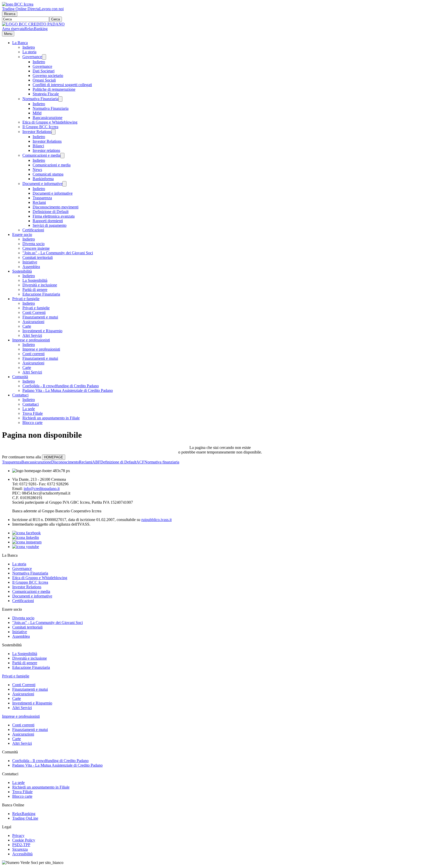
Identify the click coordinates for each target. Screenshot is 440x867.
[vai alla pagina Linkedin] (25, 537)
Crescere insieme (36, 248)
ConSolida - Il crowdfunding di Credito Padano (60, 386)
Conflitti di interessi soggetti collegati (62, 85)
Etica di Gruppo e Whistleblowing (49, 122)
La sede (28, 409)
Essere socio (22, 234)
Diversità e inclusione (39, 285)
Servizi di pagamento (49, 225)
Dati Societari (43, 71)
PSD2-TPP (21, 845)
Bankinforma (43, 179)
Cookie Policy (23, 840)
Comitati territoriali (37, 257)
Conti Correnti (34, 312)
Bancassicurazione (47, 117)
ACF (140, 462)
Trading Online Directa (20, 9)
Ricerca (9, 14)
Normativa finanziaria (161, 462)
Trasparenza (42, 198)
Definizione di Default (50, 211)
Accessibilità (22, 854)
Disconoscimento (65, 462)
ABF (96, 462)
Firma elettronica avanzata (54, 216)
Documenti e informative (42, 183)
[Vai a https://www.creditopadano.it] (33, 24)
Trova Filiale (32, 413)
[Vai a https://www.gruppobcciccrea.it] (17, 4)
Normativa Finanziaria (40, 99)
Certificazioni (33, 230)
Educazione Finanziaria (41, 294)
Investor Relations (36, 131)
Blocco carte (32, 422)
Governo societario (48, 75)
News (37, 169)
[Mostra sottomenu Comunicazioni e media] (62, 155)
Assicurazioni (33, 321)
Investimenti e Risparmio (42, 331)
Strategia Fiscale (46, 94)
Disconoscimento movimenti (55, 207)
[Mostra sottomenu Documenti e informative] (64, 183)
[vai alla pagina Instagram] (27, 542)
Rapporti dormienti (48, 221)
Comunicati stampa (48, 174)
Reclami (39, 202)
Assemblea (31, 266)
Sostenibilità (22, 271)
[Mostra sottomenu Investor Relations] (53, 132)
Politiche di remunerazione (54, 89)
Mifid (37, 113)
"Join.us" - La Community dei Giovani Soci (57, 253)
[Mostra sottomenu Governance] (44, 57)
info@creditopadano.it (42, 488)
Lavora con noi (51, 9)
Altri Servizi (32, 335)
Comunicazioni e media (41, 155)
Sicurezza (20, 849)
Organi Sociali (44, 80)
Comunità (20, 377)
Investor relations (46, 150)
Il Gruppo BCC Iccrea (40, 127)
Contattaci (20, 395)
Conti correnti (33, 354)
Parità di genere (34, 289)
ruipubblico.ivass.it (156, 519)
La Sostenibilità (34, 280)
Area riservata (13, 28)
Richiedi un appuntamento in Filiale (51, 418)
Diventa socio (33, 244)
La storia (29, 52)
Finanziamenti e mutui (40, 317)
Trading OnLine (25, 818)
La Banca (20, 43)
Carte (26, 326)
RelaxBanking (36, 28)
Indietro (28, 47)
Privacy (18, 835)
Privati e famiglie (25, 299)
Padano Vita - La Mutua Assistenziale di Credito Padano (67, 390)
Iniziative (29, 262)
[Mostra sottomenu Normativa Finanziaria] (60, 99)
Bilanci (38, 146)
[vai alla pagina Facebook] (26, 533)
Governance (32, 57)
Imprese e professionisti (31, 340)
